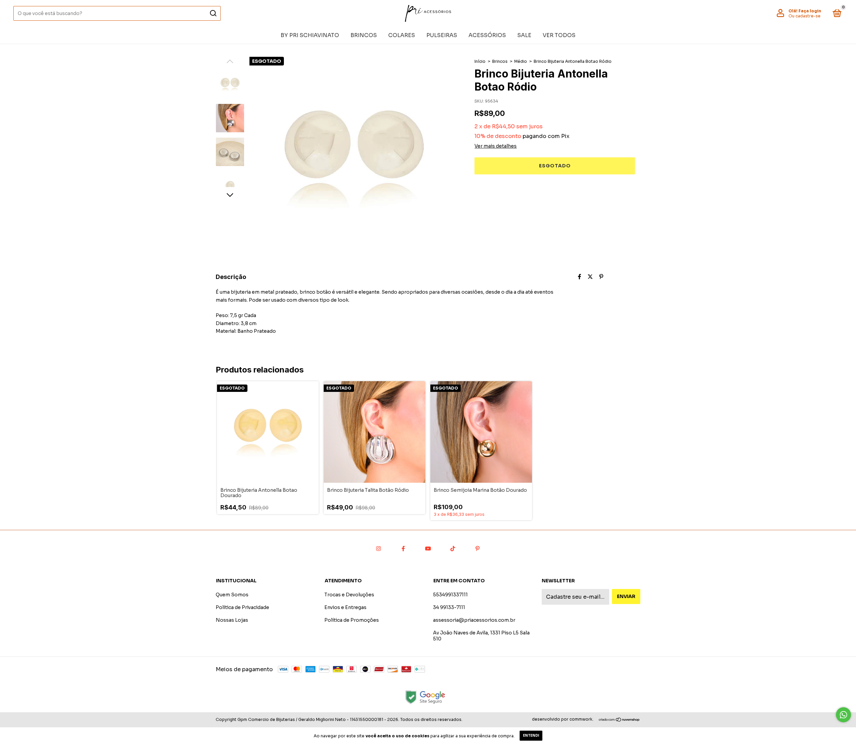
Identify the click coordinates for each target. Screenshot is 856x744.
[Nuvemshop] (619, 720)
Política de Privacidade (242, 607)
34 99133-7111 (449, 607)
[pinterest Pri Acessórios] (477, 548)
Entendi (531, 735)
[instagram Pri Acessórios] (378, 548)
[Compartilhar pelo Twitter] (590, 276)
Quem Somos (232, 595)
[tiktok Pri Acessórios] (452, 548)
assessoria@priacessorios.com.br (474, 620)
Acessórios (487, 35)
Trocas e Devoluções (349, 595)
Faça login (809, 10)
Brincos (363, 35)
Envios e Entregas (345, 607)
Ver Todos (559, 35)
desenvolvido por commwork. (563, 719)
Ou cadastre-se (804, 15)
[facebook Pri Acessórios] (403, 548)
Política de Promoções (351, 620)
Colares (401, 35)
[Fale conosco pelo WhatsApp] (843, 714)
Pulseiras (441, 35)
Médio (520, 61)
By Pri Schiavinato (310, 35)
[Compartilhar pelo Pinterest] (601, 276)
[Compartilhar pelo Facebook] (579, 276)
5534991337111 (450, 595)
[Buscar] (212, 13)
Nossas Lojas (232, 620)
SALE (524, 35)
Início (480, 61)
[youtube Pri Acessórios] (428, 548)
